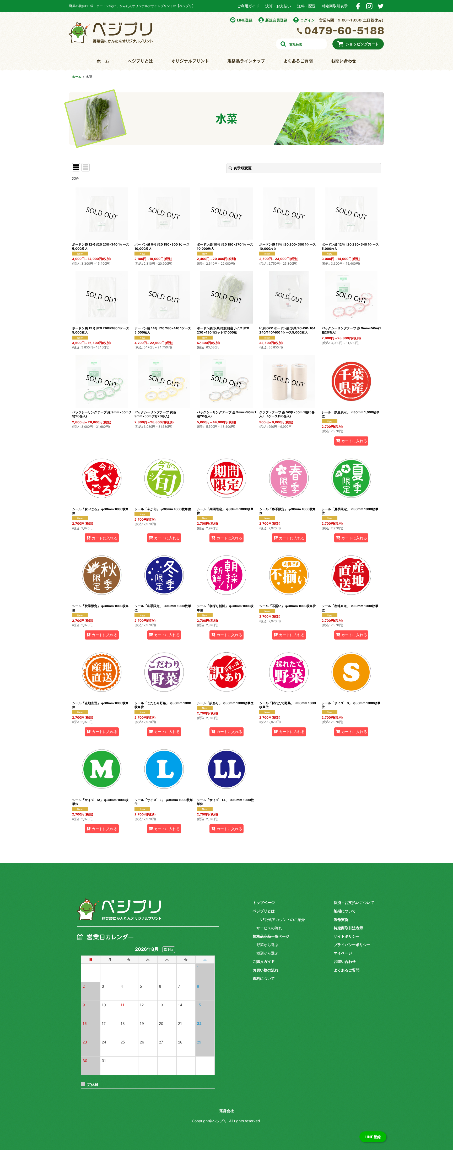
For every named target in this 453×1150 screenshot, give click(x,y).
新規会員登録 (276, 20)
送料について (264, 978)
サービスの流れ (269, 928)
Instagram (369, 6)
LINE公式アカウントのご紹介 (280, 919)
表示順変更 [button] (242, 168)
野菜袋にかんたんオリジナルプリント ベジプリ (111, 32)
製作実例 (341, 919)
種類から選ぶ (267, 953)
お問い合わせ (343, 61)
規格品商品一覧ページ (271, 936)
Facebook (358, 6)
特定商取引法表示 (348, 928)
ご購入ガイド (264, 961)
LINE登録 (244, 20)
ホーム (103, 61)
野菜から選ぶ (267, 944)
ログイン (307, 20)
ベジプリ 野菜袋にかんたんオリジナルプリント (119, 913)
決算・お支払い (278, 6)
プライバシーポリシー (352, 944)
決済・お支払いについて (354, 902)
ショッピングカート (362, 44)
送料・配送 (306, 6)
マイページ (343, 953)
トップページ (264, 902)
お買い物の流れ (265, 970)
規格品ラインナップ (246, 61)
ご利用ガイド (248, 6)
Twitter (380, 6)
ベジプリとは (140, 61)
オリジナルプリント (190, 61)
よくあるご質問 (298, 61)
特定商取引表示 (335, 6)
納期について (345, 911)
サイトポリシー (346, 936)
